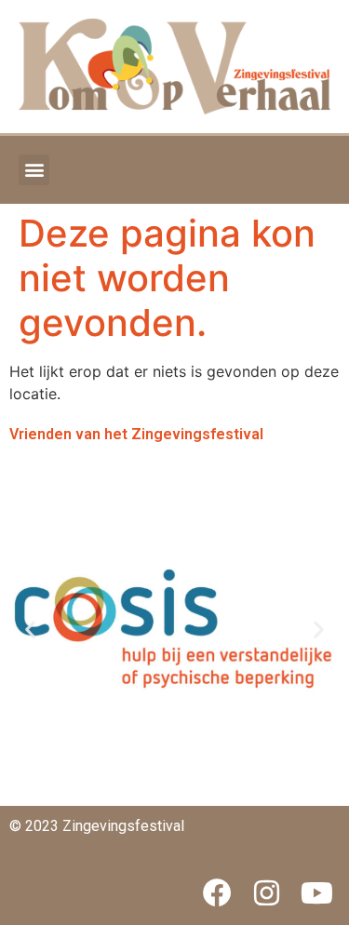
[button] (34, 169)
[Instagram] (267, 893)
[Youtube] (316, 893)
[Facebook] (217, 893)
